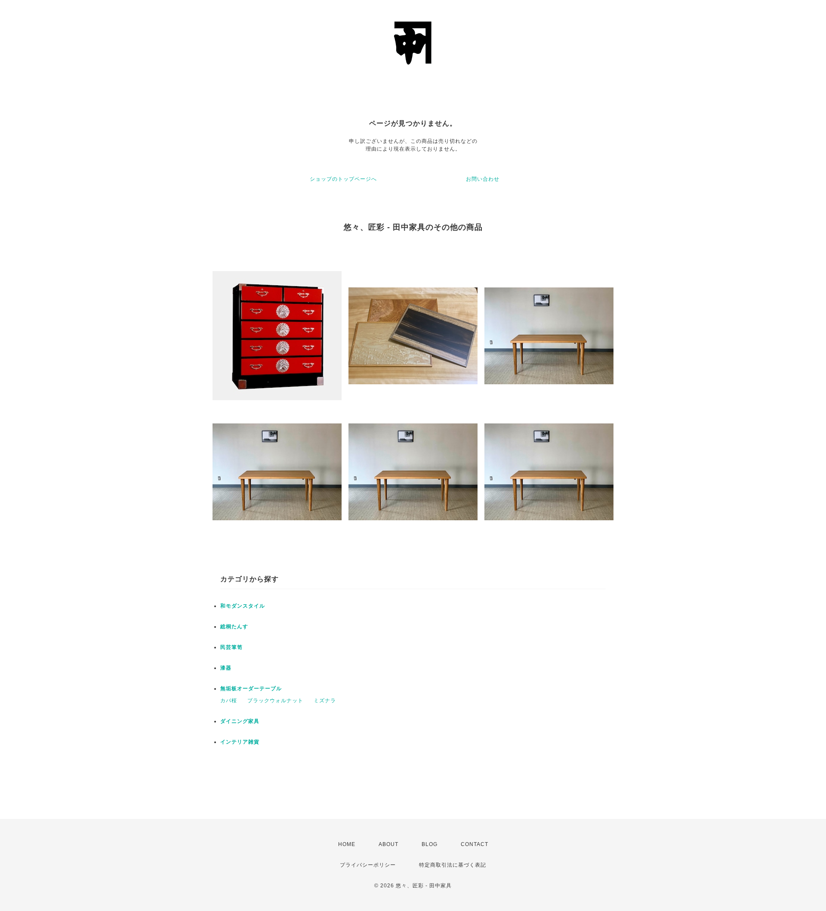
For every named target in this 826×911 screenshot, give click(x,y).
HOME (346, 844)
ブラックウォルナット (275, 701)
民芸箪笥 (231, 647)
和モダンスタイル (242, 606)
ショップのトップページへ (343, 179)
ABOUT (388, 844)
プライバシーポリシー (368, 865)
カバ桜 (228, 701)
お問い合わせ (482, 179)
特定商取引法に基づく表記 (452, 865)
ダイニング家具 (239, 721)
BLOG (430, 844)
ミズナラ (325, 701)
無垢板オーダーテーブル (251, 689)
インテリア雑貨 (239, 742)
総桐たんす (234, 627)
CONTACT (474, 844)
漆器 (225, 668)
